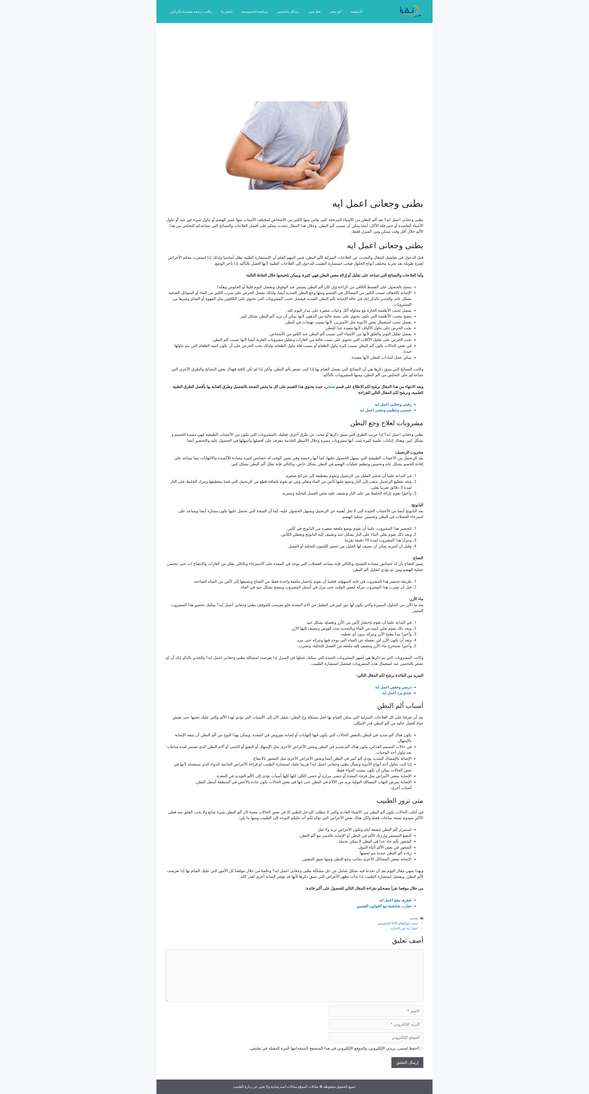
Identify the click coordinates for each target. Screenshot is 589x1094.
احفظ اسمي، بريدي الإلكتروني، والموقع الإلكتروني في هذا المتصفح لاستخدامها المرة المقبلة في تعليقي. (334, 1048)
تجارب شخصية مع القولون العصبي (384, 906)
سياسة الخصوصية (255, 11)
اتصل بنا (226, 11)
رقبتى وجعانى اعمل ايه (393, 404)
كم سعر (335, 11)
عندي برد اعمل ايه (397, 692)
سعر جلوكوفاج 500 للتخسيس (397, 923)
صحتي (330, 386)
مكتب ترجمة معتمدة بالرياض (191, 11)
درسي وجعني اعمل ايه (393, 687)
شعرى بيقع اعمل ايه (395, 900)
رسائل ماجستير (288, 11)
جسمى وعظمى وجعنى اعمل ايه (386, 410)
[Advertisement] (294, 67)
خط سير (315, 11)
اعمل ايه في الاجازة (404, 928)
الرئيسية (356, 11)
